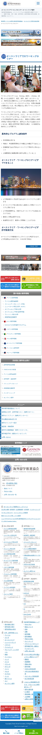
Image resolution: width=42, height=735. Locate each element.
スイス (7, 662)
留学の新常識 (29, 689)
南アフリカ (8, 678)
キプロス (7, 674)
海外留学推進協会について (11, 408)
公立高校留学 (19, 509)
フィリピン (8, 657)
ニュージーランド (10, 642)
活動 (26, 631)
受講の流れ (28, 664)
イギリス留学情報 (12, 329)
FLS (25, 604)
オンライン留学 (9, 397)
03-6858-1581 (11, 483)
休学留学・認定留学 (10, 379)
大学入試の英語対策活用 (32, 673)
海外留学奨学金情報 (29, 528)
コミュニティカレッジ (15, 304)
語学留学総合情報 (9, 365)
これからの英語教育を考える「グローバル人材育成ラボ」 (32, 684)
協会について (8, 488)
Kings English (27, 614)
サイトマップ (29, 641)
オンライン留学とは (29, 571)
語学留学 (12, 509)
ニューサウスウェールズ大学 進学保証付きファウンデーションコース (20, 520)
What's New (28, 624)
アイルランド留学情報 (14, 334)
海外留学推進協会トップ (32, 622)
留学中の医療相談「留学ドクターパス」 (15, 430)
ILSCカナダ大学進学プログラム (15, 325)
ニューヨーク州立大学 (15, 306)
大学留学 (26, 509)
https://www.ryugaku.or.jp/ (21, 726)
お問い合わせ (6, 437)
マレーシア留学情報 (13, 352)
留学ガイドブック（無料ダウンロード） (15, 415)
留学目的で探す (10, 627)
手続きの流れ (8, 491)
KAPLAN (26, 593)
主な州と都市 (5, 509)
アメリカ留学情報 (12, 298)
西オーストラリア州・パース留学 (11, 515)
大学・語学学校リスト (11, 633)
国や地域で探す (10, 624)
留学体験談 (28, 636)
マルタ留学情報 (11, 338)
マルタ (7, 671)
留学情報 (27, 634)
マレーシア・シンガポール (12, 651)
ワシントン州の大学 (11, 314)
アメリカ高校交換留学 (30, 548)
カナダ (7, 637)
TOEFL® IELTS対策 (10, 369)
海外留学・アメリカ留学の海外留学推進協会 (12, 21)
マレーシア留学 (8, 594)
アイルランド (9, 647)
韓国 (6, 654)
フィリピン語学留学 (13, 348)
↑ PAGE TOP (33, 246)
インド (7, 659)
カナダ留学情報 (11, 321)
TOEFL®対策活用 (30, 669)
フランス (7, 664)
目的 (26, 629)
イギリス (7, 645)
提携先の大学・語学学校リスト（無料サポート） (18, 412)
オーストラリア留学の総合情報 (31, 21)
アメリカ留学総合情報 (10, 528)
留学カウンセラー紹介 (9, 423)
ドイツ (7, 669)
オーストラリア (10, 640)
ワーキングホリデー (7, 512)
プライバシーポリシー (32, 644)
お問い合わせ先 (29, 651)
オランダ (7, 666)
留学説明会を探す (10, 629)
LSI (25, 598)
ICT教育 (27, 692)
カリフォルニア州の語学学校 (14, 312)
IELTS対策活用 (29, 678)
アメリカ (7, 635)
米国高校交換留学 (11, 317)
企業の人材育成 (29, 699)
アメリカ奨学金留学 (11, 301)
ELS (25, 586)
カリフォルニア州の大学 (13, 309)
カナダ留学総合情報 (9, 554)
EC (24, 609)
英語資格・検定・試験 (32, 694)
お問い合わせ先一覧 (10, 494)
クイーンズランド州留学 (21, 512)
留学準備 (27, 666)
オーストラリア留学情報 (14, 343)
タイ (6, 681)
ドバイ (7, 676)
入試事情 (27, 696)
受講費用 (27, 662)
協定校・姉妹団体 (8, 426)
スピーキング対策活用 (32, 676)
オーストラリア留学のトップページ (16, 507)
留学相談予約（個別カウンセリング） (14, 433)
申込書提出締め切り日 (9, 419)
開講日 (27, 659)
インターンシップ (9, 393)
